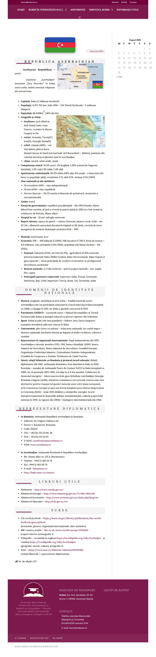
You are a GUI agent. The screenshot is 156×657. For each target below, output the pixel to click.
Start (21, 10)
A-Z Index (20, 638)
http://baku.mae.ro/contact (39, 472)
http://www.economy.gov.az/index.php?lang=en (72, 497)
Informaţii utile (127, 10)
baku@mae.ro (40, 468)
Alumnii (115, 2)
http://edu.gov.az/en (56, 501)
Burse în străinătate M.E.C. (46, 10)
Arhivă (124, 2)
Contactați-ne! (39, 638)
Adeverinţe (77, 10)
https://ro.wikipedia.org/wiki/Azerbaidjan (53, 542)
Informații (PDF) (96, 51)
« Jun (119, 76)
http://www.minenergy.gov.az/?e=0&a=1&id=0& (69, 493)
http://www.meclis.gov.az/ (49, 489)
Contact (133, 2)
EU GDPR (57, 638)
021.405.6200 (68, 623)
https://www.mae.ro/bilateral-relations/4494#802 (55, 549)
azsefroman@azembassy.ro (47, 440)
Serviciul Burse (99, 10)
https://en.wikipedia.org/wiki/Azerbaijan (78, 538)
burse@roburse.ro (78, 628)
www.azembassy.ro (40, 444)
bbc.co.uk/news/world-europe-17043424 (66, 530)
